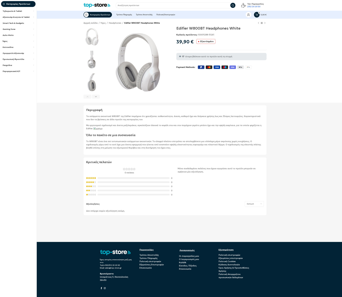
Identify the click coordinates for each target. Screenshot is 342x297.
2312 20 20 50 (253, 6)
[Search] (232, 5)
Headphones (115, 23)
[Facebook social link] (101, 288)
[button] (87, 97)
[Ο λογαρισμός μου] (248, 14)
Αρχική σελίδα (90, 23)
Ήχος (103, 23)
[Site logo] (96, 5)
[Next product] (265, 23)
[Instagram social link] (105, 288)
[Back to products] (261, 23)
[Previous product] (258, 23)
